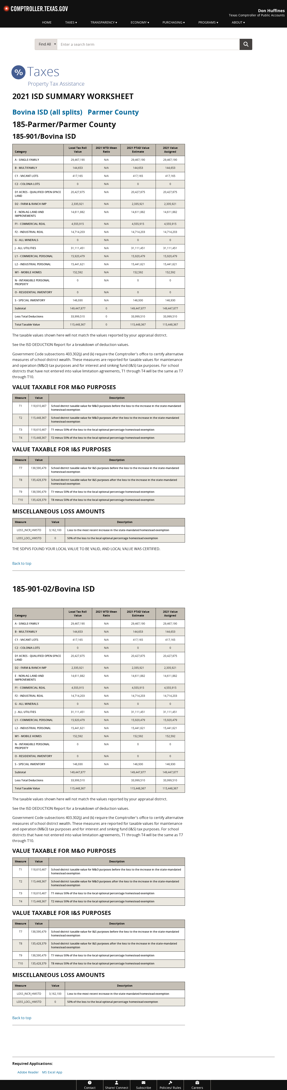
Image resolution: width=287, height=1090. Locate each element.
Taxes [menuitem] (69, 22)
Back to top (21, 563)
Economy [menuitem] (139, 22)
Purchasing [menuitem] (172, 22)
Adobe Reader (28, 1072)
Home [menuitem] (47, 22)
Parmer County (113, 112)
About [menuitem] (237, 22)
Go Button (246, 44)
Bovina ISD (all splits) (47, 112)
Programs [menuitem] (207, 22)
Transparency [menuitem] (103, 22)
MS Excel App (52, 1072)
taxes (41, 71)
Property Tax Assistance (56, 83)
